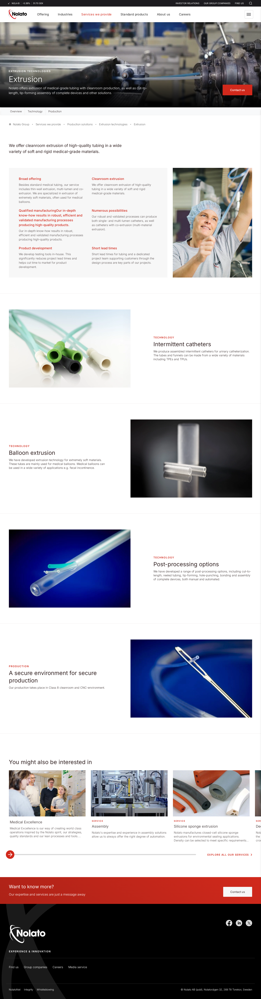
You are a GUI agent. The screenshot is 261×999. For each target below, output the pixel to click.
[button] (249, 14)
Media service (77, 967)
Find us (13, 967)
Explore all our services (228, 854)
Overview (16, 111)
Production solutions (80, 124)
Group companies (35, 967)
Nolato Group (21, 124)
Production (55, 111)
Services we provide (48, 124)
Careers (58, 967)
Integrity (28, 989)
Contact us (237, 90)
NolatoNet (14, 989)
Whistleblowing (45, 989)
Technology (35, 111)
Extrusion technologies (113, 124)
